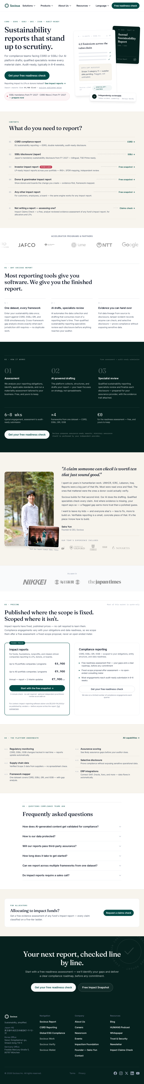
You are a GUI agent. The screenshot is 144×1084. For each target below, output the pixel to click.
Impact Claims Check (121, 1050)
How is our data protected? (38, 836)
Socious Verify (47, 1044)
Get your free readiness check (27, 75)
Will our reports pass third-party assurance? (49, 846)
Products (45, 5)
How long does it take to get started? (44, 855)
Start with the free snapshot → (37, 688)
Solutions (27, 5)
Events (78, 1038)
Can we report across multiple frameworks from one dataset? (59, 865)
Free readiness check (125, 5)
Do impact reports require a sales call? (45, 875)
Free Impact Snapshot (95, 987)
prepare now (18, 97)
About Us (63, 5)
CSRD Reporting (48, 1027)
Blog (112, 1021)
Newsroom (80, 1033)
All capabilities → (131, 738)
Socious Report (48, 1021)
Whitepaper (116, 1033)
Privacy (82, 1073)
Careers (79, 1027)
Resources (82, 5)
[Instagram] (121, 1073)
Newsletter (116, 1044)
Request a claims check (118, 912)
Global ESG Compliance (52, 1033)
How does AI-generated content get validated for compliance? (60, 826)
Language (101, 5)
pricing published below (50, 88)
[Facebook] (115, 1073)
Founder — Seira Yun (86, 1050)
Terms (72, 1073)
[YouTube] (138, 1073)
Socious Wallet (48, 1050)
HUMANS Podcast (120, 1027)
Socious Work (47, 1038)
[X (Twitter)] (126, 1073)
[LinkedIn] (132, 1073)
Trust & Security (118, 1038)
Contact (79, 1055)
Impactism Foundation (87, 1044)
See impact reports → (55, 83)
